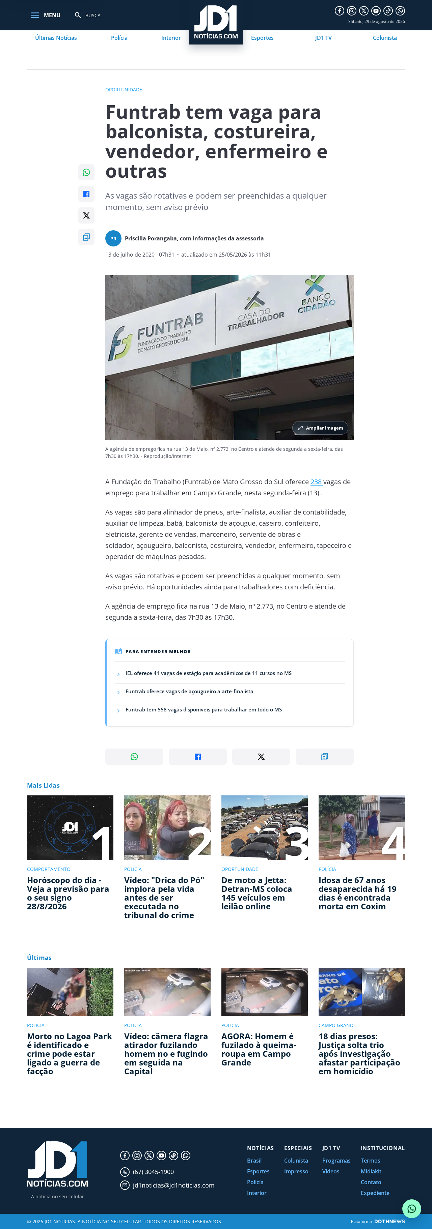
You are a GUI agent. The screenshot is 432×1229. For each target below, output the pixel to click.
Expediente (375, 1193)
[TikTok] (388, 11)
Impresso (296, 1171)
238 (316, 481)
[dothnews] (390, 1221)
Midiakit (371, 1171)
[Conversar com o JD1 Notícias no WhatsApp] (411, 1208)
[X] (364, 11)
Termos (370, 1160)
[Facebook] (339, 11)
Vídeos (331, 1171)
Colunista (385, 37)
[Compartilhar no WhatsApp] (86, 172)
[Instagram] (351, 11)
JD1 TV (323, 37)
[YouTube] (376, 11)
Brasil (254, 1160)
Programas (336, 1160)
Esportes (262, 37)
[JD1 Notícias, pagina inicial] (57, 1164)
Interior (171, 37)
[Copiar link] (86, 237)
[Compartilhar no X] (86, 215)
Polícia (119, 37)
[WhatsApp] (400, 11)
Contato (371, 1182)
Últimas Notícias (56, 37)
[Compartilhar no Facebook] (86, 194)
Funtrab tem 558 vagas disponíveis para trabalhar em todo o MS (204, 709)
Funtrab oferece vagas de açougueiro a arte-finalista (189, 691)
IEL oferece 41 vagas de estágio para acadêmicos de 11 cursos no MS (209, 673)
